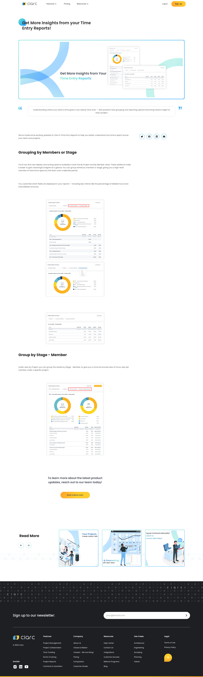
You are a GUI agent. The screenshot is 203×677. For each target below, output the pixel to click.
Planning (138, 657)
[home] (29, 3)
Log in (165, 4)
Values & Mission (80, 647)
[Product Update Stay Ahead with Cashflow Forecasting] (121, 548)
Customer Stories (80, 666)
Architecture (139, 643)
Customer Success (111, 657)
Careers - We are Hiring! (83, 652)
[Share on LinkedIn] (156, 136)
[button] (21, 545)
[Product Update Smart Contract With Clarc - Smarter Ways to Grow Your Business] (165, 548)
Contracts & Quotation (52, 666)
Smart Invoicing (49, 657)
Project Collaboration (52, 647)
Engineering (139, 647)
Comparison (78, 661)
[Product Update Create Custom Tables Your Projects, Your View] (78, 548)
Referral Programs (111, 661)
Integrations (109, 652)
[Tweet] (142, 136)
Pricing (67, 4)
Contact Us (108, 647)
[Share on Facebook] (149, 136)
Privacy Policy (170, 647)
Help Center (109, 643)
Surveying (138, 652)
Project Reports (49, 661)
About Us (77, 643)
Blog (106, 666)
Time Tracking (49, 652)
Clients (137, 661)
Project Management (52, 643)
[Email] (164, 136)
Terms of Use (169, 643)
